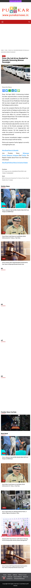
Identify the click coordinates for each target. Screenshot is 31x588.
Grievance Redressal (19, 578)
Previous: (14, 171)
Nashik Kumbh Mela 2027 (15, 1)
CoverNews (22, 583)
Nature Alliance (18, 576)
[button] (2, 22)
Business (4, 535)
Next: (15, 178)
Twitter (24, 155)
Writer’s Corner (23, 574)
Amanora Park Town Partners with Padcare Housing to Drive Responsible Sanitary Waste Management (15, 539)
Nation (4, 507)
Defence (15, 574)
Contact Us (9, 578)
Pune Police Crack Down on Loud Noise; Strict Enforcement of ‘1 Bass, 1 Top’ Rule (14, 237)
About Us (25, 576)
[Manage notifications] (4, 578)
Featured (10, 576)
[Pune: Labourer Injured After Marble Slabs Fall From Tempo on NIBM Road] (15, 198)
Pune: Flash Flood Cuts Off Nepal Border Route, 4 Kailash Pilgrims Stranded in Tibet (14, 512)
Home (4, 574)
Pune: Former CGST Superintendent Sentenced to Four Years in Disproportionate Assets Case (15, 263)
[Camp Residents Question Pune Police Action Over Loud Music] (15, 423)
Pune (4, 56)
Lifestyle (4, 576)
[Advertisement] (15, 36)
